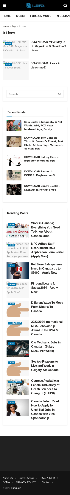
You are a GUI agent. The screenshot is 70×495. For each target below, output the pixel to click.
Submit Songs (26, 478)
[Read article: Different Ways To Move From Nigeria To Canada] (18, 309)
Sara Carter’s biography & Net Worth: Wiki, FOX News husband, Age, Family (43, 125)
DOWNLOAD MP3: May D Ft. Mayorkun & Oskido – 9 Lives (48, 46)
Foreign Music (40, 15)
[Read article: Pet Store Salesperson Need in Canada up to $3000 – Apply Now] (18, 270)
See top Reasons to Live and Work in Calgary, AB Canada (44, 366)
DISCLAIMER (47, 478)
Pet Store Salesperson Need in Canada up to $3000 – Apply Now (46, 268)
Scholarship (15, 323)
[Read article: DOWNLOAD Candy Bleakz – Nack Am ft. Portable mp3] (14, 189)
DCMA (6, 482)
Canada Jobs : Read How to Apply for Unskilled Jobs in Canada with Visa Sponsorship (45, 410)
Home (7, 15)
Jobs (12, 224)
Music (20, 15)
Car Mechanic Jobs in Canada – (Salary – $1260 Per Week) (46, 346)
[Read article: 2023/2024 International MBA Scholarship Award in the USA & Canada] (18, 328)
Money (12, 285)
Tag (14, 26)
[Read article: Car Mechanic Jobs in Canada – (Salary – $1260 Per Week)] (18, 348)
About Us (8, 478)
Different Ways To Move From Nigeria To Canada (47, 307)
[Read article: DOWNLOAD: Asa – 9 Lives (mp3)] (16, 70)
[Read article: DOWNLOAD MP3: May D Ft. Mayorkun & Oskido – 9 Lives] (16, 49)
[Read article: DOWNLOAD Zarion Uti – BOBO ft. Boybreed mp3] (14, 175)
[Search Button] (65, 5)
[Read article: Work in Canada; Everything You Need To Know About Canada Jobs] (18, 229)
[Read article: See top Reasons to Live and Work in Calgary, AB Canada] (18, 368)
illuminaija (16, 488)
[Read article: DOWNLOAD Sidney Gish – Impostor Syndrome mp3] (14, 160)
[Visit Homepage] (35, 5)
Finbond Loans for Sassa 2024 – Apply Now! (44, 288)
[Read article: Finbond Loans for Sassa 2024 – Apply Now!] (18, 290)
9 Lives (22, 26)
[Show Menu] (4, 5)
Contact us (48, 482)
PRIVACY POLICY (26, 482)
